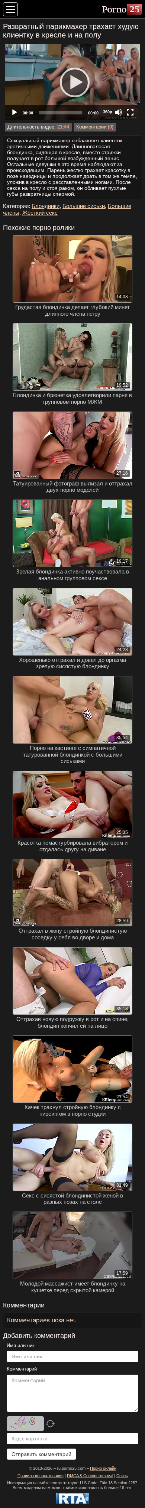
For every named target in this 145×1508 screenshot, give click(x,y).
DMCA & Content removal (90, 1475)
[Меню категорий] (10, 9)
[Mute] (118, 112)
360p (107, 112)
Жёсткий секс (40, 212)
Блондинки (45, 206)
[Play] (72, 82)
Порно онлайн (103, 1468)
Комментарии (91, 127)
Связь (122, 1475)
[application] (72, 82)
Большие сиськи (83, 206)
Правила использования (40, 1475)
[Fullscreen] (130, 112)
